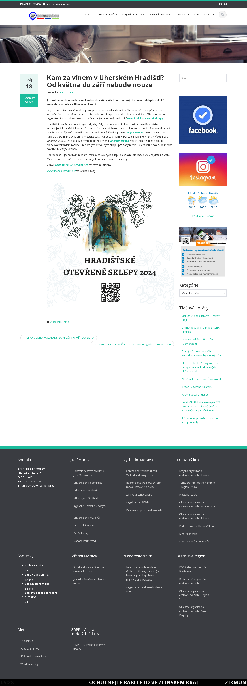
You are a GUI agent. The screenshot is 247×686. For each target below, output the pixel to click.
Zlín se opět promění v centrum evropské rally (200, 420)
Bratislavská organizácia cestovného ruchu (193, 581)
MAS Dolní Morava (84, 525)
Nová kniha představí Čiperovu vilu (202, 379)
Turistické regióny (106, 14)
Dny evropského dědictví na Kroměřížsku (198, 341)
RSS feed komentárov (33, 656)
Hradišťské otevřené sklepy (145, 118)
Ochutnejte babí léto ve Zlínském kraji (201, 318)
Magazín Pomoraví (133, 14)
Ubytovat (209, 14)
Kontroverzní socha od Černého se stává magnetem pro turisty (132, 344)
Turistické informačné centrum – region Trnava (197, 485)
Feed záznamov (29, 648)
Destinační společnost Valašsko (144, 510)
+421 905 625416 (32, 4)
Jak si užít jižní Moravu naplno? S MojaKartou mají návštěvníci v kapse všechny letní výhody (201, 406)
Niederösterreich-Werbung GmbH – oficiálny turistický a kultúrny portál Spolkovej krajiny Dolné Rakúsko (142, 573)
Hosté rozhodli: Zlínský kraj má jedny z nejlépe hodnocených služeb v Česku (200, 367)
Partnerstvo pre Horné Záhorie (197, 526)
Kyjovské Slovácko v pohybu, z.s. (90, 508)
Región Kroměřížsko (138, 502)
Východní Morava (59, 321)
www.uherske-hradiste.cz (72, 165)
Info (196, 14)
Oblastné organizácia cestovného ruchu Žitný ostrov (197, 504)
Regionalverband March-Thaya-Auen (144, 589)
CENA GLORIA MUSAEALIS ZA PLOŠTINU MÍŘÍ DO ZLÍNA (58, 337)
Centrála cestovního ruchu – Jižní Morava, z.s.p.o (89, 473)
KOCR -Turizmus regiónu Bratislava (193, 569)
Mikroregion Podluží (85, 490)
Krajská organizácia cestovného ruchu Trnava (194, 473)
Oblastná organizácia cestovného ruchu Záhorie (194, 516)
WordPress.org (29, 664)
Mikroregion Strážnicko (86, 498)
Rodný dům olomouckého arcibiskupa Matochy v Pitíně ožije (202, 353)
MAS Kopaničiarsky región (194, 541)
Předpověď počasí (203, 216)
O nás (87, 14)
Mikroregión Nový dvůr (86, 517)
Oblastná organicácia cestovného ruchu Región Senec (194, 595)
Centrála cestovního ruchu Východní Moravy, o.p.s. (141, 473)
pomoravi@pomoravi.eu (59, 4)
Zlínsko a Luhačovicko (139, 494)
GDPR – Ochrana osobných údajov (89, 647)
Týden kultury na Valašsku (197, 386)
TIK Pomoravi (65, 92)
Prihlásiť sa (26, 640)
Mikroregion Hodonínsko (87, 482)
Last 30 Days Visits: (37, 583)
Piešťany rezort (188, 494)
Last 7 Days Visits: (37, 574)
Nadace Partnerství (84, 541)
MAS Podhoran (188, 533)
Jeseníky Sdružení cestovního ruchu (90, 581)
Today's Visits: (34, 565)
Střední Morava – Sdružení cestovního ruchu (88, 569)
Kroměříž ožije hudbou (195, 394)
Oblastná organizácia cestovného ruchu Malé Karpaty (193, 611)
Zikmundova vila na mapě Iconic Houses (201, 329)
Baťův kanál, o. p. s (84, 533)
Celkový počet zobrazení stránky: (41, 595)
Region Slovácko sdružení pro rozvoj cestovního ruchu (143, 485)
